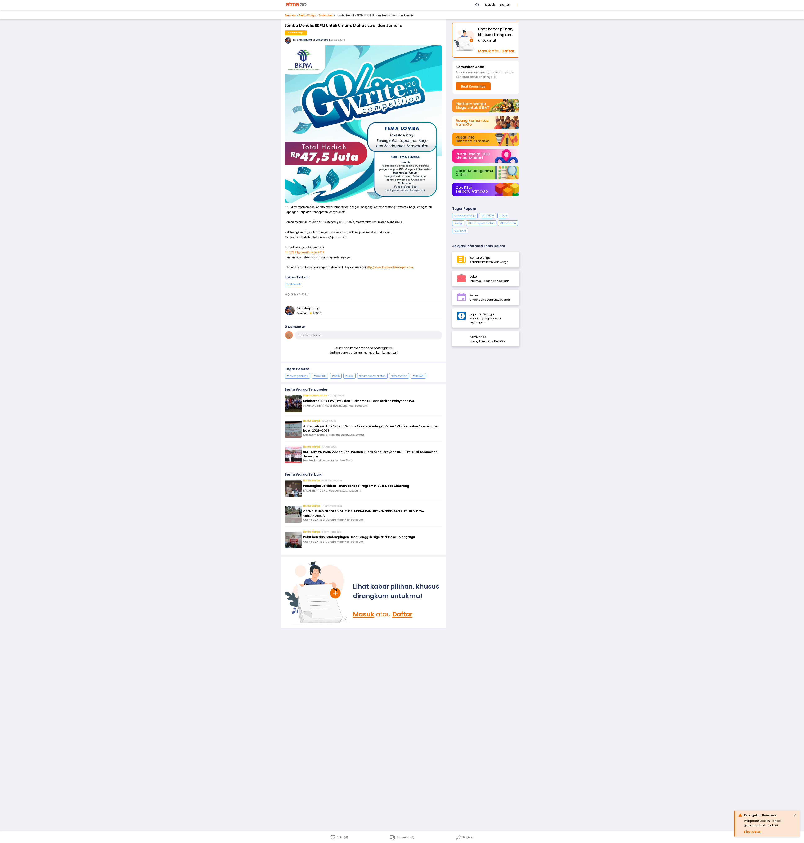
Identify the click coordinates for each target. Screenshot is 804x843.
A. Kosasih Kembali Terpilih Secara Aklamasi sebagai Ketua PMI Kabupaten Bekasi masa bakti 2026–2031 (370, 428)
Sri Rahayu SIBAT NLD (316, 405)
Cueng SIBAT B (312, 519)
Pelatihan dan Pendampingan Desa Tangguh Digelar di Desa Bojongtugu (359, 537)
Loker (474, 276)
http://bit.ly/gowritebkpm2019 (304, 252)
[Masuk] (317, 592)
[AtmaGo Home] (296, 5)
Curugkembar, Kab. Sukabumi (345, 519)
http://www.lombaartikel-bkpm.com (389, 267)
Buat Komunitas (473, 86)
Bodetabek (326, 15)
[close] (795, 815)
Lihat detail (752, 832)
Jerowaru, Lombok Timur (337, 460)
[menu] (516, 5)
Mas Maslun (310, 460)
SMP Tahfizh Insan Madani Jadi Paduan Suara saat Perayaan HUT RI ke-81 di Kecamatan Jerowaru (370, 454)
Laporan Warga (482, 314)
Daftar (505, 5)
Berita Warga (307, 15)
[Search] (477, 5)
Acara (474, 295)
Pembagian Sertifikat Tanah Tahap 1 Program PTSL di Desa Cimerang (356, 486)
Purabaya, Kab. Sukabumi (345, 490)
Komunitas (478, 337)
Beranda (290, 15)
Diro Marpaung (302, 39)
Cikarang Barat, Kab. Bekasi (346, 434)
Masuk (490, 5)
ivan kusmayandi (314, 434)
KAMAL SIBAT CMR (314, 490)
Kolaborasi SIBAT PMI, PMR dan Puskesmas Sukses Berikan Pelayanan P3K (359, 401)
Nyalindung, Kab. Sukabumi (350, 405)
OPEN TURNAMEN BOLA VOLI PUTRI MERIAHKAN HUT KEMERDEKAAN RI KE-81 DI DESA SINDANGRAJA (363, 513)
